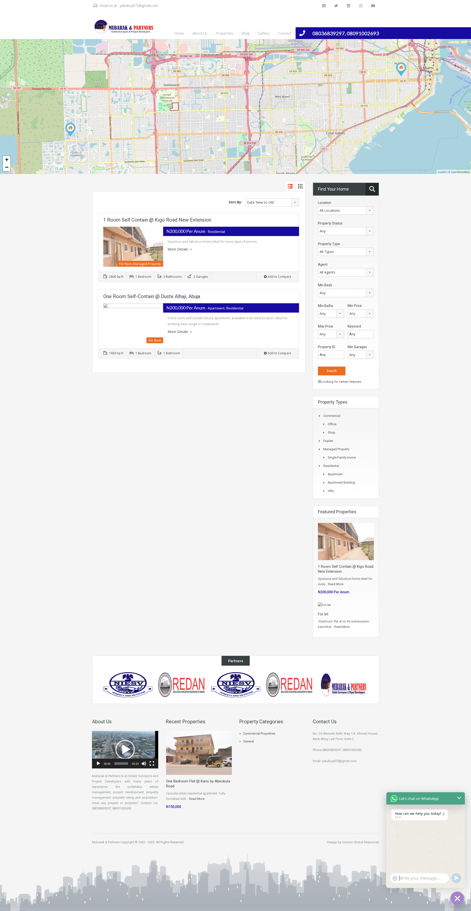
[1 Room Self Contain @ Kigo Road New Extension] (70, 130)
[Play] (98, 763)
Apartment (335, 474)
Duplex (328, 441)
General (248, 741)
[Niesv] (128, 685)
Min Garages (357, 347)
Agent (322, 264)
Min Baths (325, 306)
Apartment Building (341, 482)
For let (323, 614)
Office (332, 424)
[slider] (121, 763)
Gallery (264, 33)
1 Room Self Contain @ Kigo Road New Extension (157, 220)
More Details (178, 249)
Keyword (354, 326)
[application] (125, 749)
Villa (331, 491)
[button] (125, 749)
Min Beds (325, 285)
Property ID (326, 347)
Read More (335, 584)
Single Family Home (342, 457)
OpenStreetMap (460, 172)
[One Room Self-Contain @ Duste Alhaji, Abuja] (401, 69)
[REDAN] (181, 685)
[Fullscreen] (151, 763)
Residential (331, 466)
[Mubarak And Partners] (124, 29)
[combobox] (272, 202)
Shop (331, 432)
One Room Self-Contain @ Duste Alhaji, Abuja (151, 296)
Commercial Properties (259, 733)
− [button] (6, 167)
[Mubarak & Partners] (343, 685)
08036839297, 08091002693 (345, 33)
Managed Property (336, 449)
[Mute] (144, 763)
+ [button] (6, 160)
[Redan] (289, 685)
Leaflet (442, 172)
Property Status (330, 223)
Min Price (355, 306)
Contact (284, 33)
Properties (224, 33)
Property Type (329, 244)
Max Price (325, 326)
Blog (245, 33)
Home (179, 33)
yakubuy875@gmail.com (139, 5)
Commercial (331, 416)
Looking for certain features (341, 381)
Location (324, 203)
